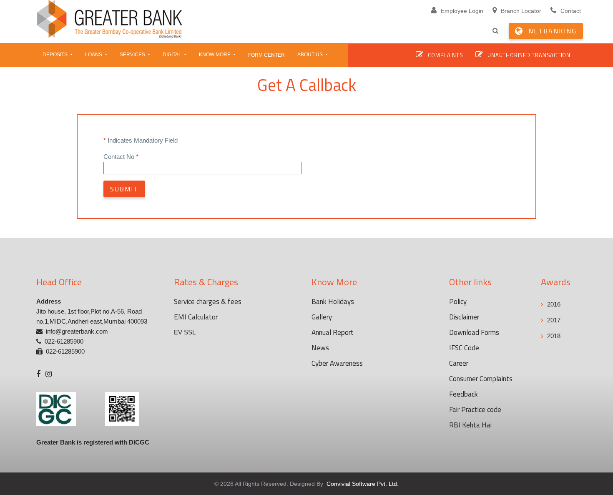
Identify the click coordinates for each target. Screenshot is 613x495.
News (320, 347)
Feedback (463, 394)
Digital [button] (173, 55)
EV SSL (185, 332)
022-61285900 (64, 341)
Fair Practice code (475, 409)
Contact (570, 11)
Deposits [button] (56, 55)
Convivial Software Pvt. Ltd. (362, 483)
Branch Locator (521, 11)
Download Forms (474, 332)
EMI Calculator (196, 317)
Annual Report (333, 332)
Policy (458, 301)
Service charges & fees (207, 301)
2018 (553, 335)
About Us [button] (310, 55)
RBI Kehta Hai (470, 425)
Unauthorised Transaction (528, 55)
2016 (553, 304)
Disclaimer (464, 317)
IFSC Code (464, 347)
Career (458, 363)
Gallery (322, 317)
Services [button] (133, 55)
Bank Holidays (333, 301)
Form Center (266, 55)
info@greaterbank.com (77, 331)
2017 (553, 320)
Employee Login (462, 11)
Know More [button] (215, 55)
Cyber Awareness (337, 363)
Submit (124, 189)
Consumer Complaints (481, 378)
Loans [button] (94, 55)
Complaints (445, 55)
